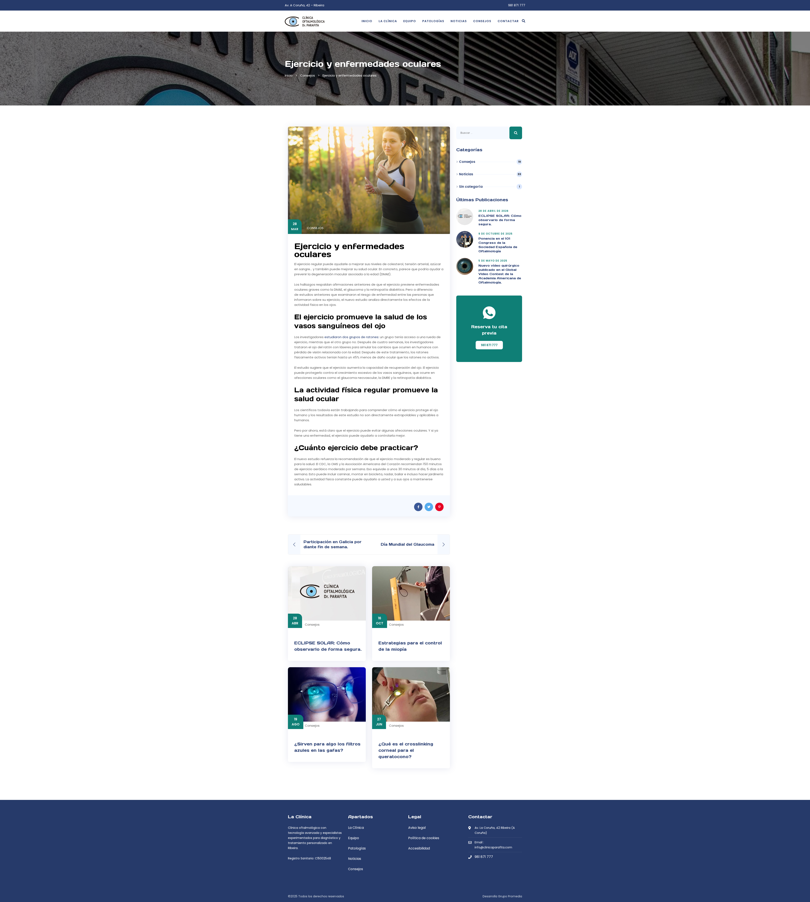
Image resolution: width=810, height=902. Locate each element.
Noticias (459, 21)
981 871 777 (516, 5)
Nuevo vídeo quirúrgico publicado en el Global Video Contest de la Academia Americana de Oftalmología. (499, 273)
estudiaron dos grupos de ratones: (351, 337)
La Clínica (388, 21)
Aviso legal (417, 827)
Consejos (482, 21)
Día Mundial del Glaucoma (407, 544)
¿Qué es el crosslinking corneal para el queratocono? (405, 750)
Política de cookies (423, 838)
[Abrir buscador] (523, 21)
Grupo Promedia (510, 896)
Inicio (367, 21)
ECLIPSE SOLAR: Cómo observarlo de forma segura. (499, 220)
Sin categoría (471, 187)
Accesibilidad (419, 848)
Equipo (409, 21)
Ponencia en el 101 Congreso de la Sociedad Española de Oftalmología (497, 244)
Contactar (508, 21)
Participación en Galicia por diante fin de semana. (333, 544)
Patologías (433, 21)
